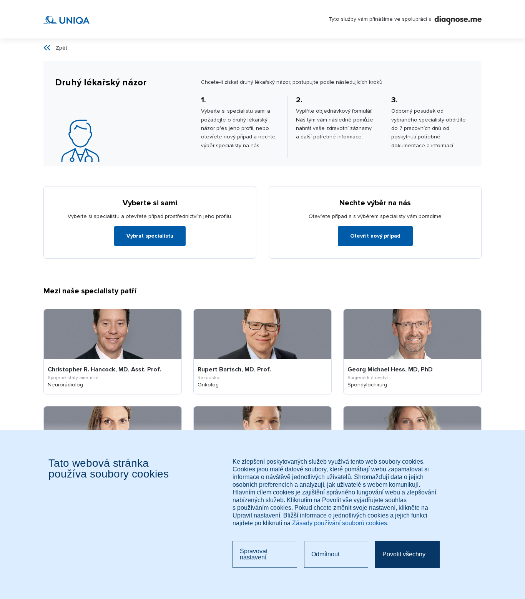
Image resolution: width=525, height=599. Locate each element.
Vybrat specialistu (149, 236)
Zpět (61, 48)
